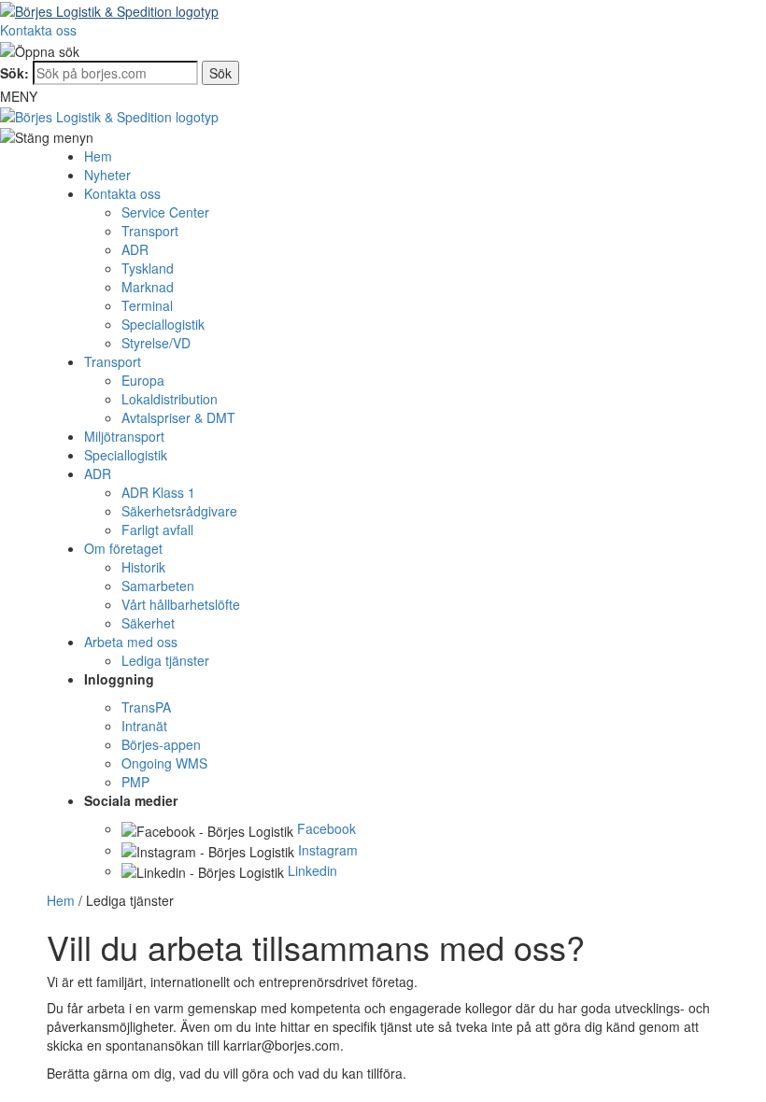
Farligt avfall (157, 529)
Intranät (144, 725)
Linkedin (312, 870)
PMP (135, 781)
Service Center (165, 212)
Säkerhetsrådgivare (179, 511)
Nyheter (107, 174)
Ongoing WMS (164, 763)
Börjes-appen (161, 744)
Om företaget (123, 548)
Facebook (326, 828)
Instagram (328, 850)
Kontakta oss (38, 30)
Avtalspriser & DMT (178, 417)
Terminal (147, 305)
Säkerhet (148, 623)
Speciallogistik (163, 324)
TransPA (146, 707)
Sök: (14, 73)
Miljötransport (124, 436)
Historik (143, 567)
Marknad (147, 286)
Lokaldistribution (169, 398)
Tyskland (147, 268)
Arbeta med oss (130, 641)
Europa (142, 380)
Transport (149, 230)
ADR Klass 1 (158, 492)
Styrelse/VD (156, 342)
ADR (135, 249)
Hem (98, 156)
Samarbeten (157, 585)
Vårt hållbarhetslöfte (180, 604)
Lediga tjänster (165, 660)
